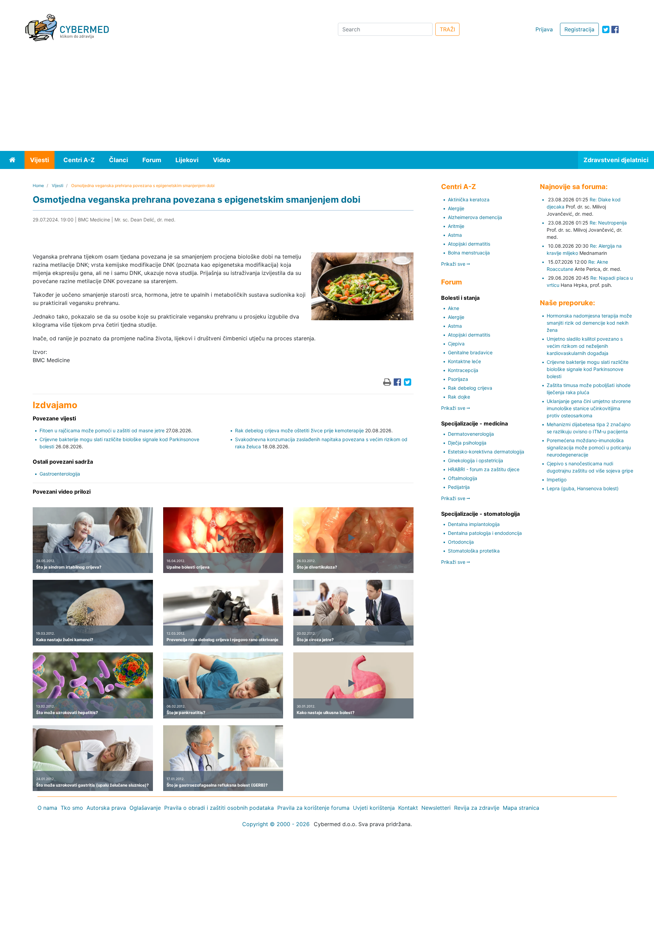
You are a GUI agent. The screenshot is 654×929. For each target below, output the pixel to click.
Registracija (579, 29)
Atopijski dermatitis (469, 244)
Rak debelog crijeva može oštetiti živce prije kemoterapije (299, 430)
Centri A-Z (79, 160)
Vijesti (39, 160)
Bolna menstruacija (469, 253)
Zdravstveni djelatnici (616, 160)
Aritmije (456, 226)
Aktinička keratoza (468, 199)
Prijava (544, 29)
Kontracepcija (463, 370)
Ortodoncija (461, 542)
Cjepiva (456, 343)
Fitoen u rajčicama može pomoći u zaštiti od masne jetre (102, 430)
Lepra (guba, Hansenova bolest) (583, 488)
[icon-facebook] (615, 29)
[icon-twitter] (606, 29)
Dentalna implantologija (474, 524)
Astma (455, 235)
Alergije (456, 208)
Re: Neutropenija (608, 223)
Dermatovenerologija (471, 434)
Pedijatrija (459, 487)
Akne (453, 308)
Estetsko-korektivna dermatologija (486, 451)
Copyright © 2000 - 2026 (276, 824)
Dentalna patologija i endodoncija (485, 533)
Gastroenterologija (60, 474)
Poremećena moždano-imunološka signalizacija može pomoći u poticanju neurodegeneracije (589, 447)
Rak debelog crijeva (470, 388)
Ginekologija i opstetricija (475, 460)
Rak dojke (459, 397)
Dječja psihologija (467, 443)
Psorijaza (458, 379)
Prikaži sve (454, 264)
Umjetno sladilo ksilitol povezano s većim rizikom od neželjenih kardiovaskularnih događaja (585, 346)
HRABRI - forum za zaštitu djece (483, 469)
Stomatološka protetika (474, 551)
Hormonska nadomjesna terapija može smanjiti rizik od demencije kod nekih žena (589, 323)
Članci (118, 160)
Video (221, 160)
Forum (151, 160)
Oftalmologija (462, 478)
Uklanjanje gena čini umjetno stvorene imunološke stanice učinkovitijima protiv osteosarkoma (589, 408)
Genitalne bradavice (470, 352)
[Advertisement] (327, 100)
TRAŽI (447, 29)
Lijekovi (187, 160)
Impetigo (556, 479)
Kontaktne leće (464, 361)
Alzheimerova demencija (475, 217)
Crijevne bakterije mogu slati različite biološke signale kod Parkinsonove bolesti (587, 369)
